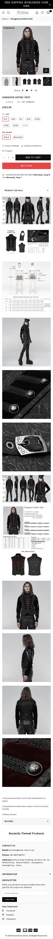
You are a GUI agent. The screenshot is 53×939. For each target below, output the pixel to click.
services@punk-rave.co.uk (21, 850)
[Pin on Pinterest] (31, 91)
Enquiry (8, 151)
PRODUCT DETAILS (14, 190)
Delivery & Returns (33, 146)
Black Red (18, 137)
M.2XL (37, 119)
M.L (21, 119)
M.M (13, 119)
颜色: (7, 132)
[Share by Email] (36, 91)
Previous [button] (4, 50)
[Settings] (37, 12)
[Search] (8, 12)
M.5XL (25, 125)
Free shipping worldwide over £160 (26, 4)
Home (5, 19)
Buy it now (26, 165)
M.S (5, 119)
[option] (26, 50)
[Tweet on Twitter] (27, 91)
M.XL (28, 119)
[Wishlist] (42, 12)
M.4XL (15, 125)
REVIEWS (9, 821)
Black (6, 137)
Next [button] (48, 50)
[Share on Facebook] (22, 91)
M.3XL (6, 125)
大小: (5, 114)
